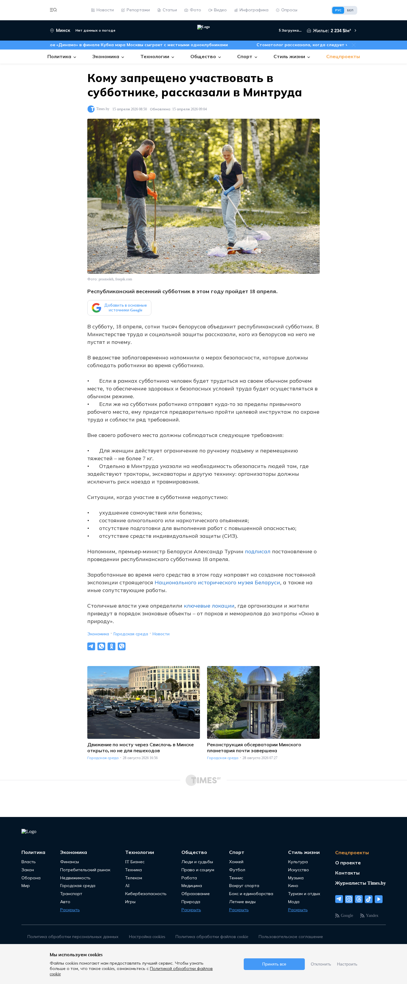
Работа (189, 878)
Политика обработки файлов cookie (211, 936)
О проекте (348, 862)
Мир (25, 885)
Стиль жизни (304, 852)
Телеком (133, 878)
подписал (258, 551)
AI (127, 885)
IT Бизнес (135, 862)
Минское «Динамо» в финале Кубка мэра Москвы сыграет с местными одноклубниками (116, 45)
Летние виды (242, 902)
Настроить (347, 964)
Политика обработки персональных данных (73, 936)
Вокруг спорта (244, 885)
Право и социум (197, 870)
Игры (130, 902)
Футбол (237, 870)
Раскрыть (70, 910)
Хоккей (236, 862)
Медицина (191, 885)
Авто (65, 902)
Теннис (236, 878)
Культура (298, 862)
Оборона (31, 878)
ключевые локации (209, 606)
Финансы (69, 862)
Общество (194, 852)
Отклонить (321, 964)
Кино (293, 885)
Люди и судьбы (197, 862)
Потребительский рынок (85, 870)
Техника (133, 870)
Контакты (347, 872)
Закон (27, 870)
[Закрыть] (353, 45)
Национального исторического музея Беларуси (217, 583)
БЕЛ (350, 10)
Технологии (139, 852)
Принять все (274, 964)
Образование (195, 894)
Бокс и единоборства (251, 894)
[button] (53, 10)
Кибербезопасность (146, 894)
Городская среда (131, 634)
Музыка (296, 878)
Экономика (98, 634)
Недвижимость (75, 878)
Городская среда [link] (103, 758)
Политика (33, 852)
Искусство (298, 870)
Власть (28, 862)
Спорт (236, 852)
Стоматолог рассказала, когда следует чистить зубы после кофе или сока (323, 45)
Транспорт (71, 894)
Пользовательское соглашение (291, 936)
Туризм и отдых (304, 894)
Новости (161, 634)
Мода (293, 902)
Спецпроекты (352, 852)
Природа (190, 902)
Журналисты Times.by (360, 883)
